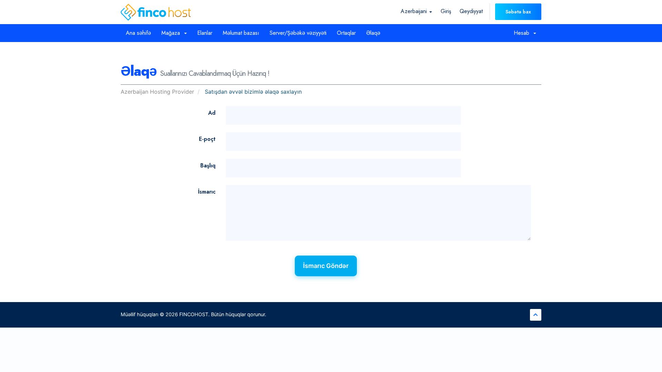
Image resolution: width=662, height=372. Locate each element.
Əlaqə (373, 33)
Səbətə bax (518, 11)
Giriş (446, 11)
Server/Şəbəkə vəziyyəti (298, 33)
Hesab (523, 33)
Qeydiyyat (471, 11)
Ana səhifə (138, 33)
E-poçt (207, 139)
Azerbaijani (415, 11)
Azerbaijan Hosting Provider (157, 91)
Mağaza (172, 33)
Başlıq (207, 165)
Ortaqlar (346, 33)
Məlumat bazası (241, 33)
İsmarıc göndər (326, 265)
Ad (211, 113)
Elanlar (204, 33)
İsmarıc (206, 192)
